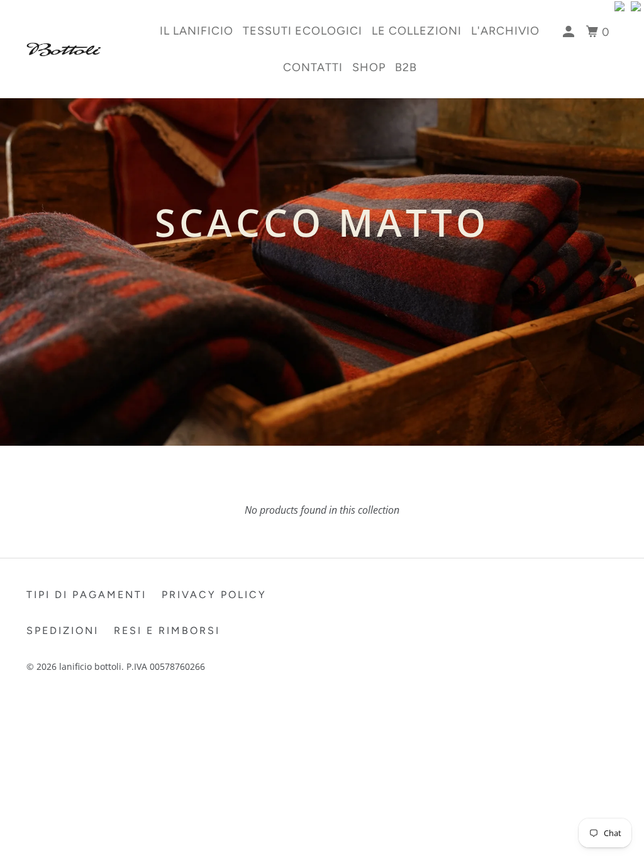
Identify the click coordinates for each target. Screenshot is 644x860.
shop (369, 67)
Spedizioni (62, 631)
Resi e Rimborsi (167, 631)
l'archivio (505, 31)
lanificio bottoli (90, 666)
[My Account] (570, 32)
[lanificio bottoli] (76, 49)
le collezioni (417, 31)
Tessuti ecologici (302, 31)
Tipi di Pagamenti (86, 595)
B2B (406, 67)
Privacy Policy (214, 595)
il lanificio (196, 31)
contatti (313, 67)
